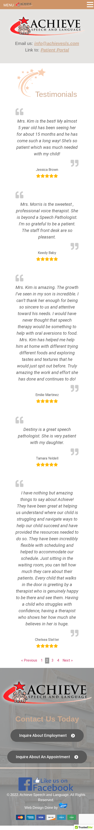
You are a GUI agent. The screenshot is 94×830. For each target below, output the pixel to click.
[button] (90, 5)
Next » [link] (68, 660)
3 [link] (53, 660)
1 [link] (42, 660)
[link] (47, 37)
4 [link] (58, 660)
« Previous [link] (29, 660)
